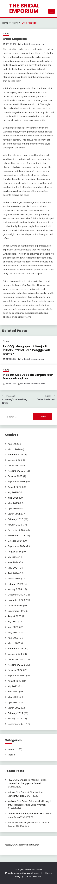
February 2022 (15, 713)
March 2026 (14, 449)
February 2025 (15, 519)
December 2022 (16, 659)
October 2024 (15, 540)
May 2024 (13, 567)
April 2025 (13, 508)
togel (10, 754)
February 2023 (15, 648)
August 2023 (14, 616)
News (6, 33)
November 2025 (16, 470)
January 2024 (15, 589)
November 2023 (16, 600)
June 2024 (13, 562)
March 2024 (14, 578)
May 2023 (13, 632)
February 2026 (15, 454)
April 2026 (13, 443)
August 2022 (14, 680)
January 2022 (15, 718)
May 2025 (13, 503)
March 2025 (14, 513)
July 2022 (13, 686)
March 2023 (14, 643)
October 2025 (15, 476)
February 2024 (15, 583)
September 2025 (17, 481)
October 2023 (15, 605)
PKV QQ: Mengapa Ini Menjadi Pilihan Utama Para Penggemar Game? (26, 350)
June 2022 (13, 691)
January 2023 (15, 653)
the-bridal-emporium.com (32, 44)
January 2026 (15, 459)
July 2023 (13, 621)
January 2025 (15, 524)
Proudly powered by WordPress (22, 872)
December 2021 (16, 723)
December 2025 (16, 465)
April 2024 (13, 573)
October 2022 (15, 670)
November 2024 (16, 535)
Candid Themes (33, 876)
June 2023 (13, 626)
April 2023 (13, 637)
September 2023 (17, 610)
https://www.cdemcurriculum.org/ (22, 844)
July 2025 (13, 492)
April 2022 (13, 702)
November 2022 (16, 664)
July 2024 (13, 557)
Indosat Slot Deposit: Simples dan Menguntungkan (28, 376)
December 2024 (16, 530)
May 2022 (13, 696)
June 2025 (13, 497)
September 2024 (17, 546)
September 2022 (17, 675)
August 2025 (14, 486)
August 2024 (14, 551)
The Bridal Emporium (24, 8)
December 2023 (16, 594)
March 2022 (14, 707)
